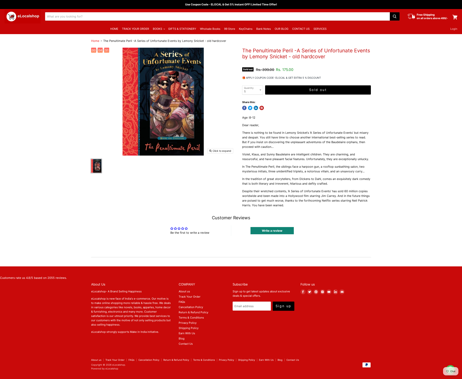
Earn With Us (187, 333)
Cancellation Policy (191, 307)
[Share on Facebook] (244, 108)
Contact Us (186, 343)
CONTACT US (301, 29)
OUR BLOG (281, 29)
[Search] (395, 16)
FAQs (182, 302)
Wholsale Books (210, 29)
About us (184, 291)
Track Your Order (190, 296)
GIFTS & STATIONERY (182, 29)
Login (453, 29)
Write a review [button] (272, 230)
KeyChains (245, 29)
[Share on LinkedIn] (256, 108)
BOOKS (158, 29)
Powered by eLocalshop (104, 368)
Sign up (283, 306)
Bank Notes (263, 29)
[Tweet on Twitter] (250, 108)
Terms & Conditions (191, 317)
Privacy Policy (188, 322)
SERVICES (320, 29)
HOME (114, 29)
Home (95, 40)
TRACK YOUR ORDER (135, 29)
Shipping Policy (189, 328)
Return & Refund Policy (193, 312)
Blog (181, 338)
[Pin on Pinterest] (262, 108)
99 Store (229, 29)
